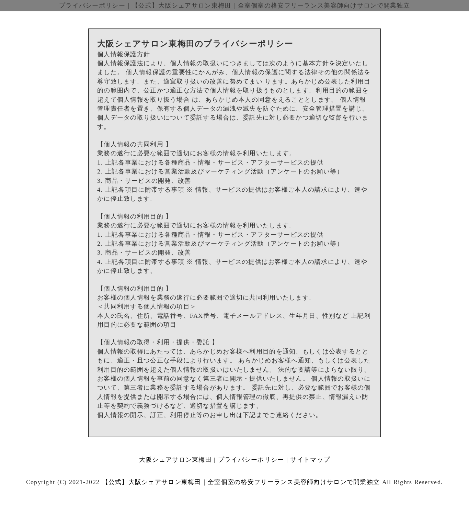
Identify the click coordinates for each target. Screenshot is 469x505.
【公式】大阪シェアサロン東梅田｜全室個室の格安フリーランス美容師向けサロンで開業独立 (241, 482)
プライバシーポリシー (251, 459)
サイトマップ (310, 459)
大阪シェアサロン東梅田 (175, 459)
